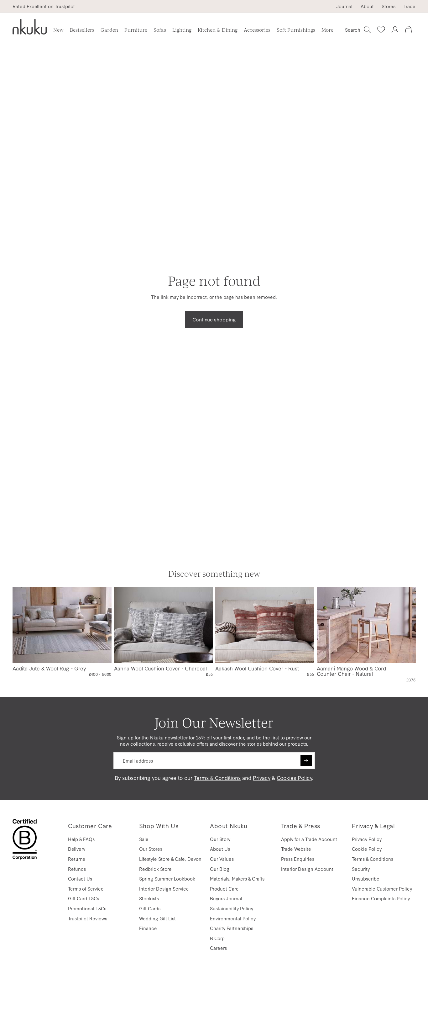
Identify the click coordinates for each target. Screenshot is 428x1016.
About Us (220, 848)
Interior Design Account (307, 868)
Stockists (149, 898)
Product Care (224, 888)
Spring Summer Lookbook (167, 878)
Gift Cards (149, 908)
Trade (409, 6)
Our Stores (150, 848)
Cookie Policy (367, 848)
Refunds (77, 868)
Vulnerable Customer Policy (382, 888)
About (367, 6)
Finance (148, 928)
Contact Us (80, 878)
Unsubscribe (365, 878)
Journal (344, 6)
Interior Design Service (164, 888)
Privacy (261, 777)
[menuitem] (327, 30)
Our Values (222, 858)
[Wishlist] (381, 30)
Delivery (76, 848)
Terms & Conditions (217, 777)
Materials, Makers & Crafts (237, 878)
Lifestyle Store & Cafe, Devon (170, 858)
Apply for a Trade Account (309, 839)
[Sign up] (306, 760)
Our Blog (219, 868)
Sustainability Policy (231, 908)
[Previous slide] (22, 625)
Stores (388, 6)
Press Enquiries (297, 858)
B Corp (217, 938)
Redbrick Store (155, 868)
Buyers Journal (226, 898)
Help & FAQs (81, 839)
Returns (76, 858)
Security (361, 868)
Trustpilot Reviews (87, 918)
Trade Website (296, 848)
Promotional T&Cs (87, 908)
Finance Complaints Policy (381, 898)
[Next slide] (101, 625)
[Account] (395, 30)
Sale (144, 839)
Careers (218, 948)
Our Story (220, 839)
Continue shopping (214, 319)
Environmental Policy (233, 918)
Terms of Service (86, 888)
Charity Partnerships (231, 928)
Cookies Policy (294, 777)
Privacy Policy (367, 839)
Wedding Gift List (157, 918)
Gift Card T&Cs (83, 898)
